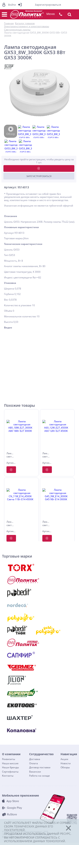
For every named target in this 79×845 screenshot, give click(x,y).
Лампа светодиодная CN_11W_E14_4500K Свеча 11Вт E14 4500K (10, 523)
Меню (50, 14)
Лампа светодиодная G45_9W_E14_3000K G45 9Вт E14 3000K (46, 523)
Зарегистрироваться (38, 176)
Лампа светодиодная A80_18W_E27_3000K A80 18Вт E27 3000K (10, 455)
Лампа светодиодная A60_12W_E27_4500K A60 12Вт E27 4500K (46, 455)
